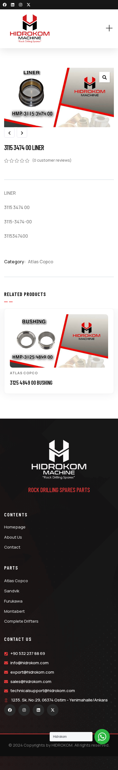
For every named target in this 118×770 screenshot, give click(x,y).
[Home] (29, 28)
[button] (111, 355)
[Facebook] (5, 5)
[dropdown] (112, 28)
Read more (62, 357)
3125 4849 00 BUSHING (31, 382)
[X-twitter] (28, 5)
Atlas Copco (40, 262)
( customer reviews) (52, 160)
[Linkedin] (13, 5)
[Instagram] (21, 5)
